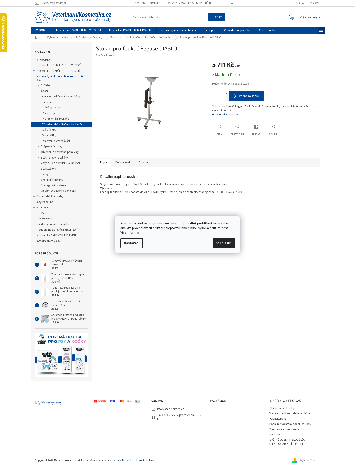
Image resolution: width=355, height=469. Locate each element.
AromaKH (42, 208)
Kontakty (275, 435)
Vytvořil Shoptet (310, 460)
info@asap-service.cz (170, 409)
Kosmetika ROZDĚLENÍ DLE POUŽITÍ (58, 71)
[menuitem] (41, 30)
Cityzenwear (44, 219)
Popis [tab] (103, 162)
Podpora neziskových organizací (57, 230)
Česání (45, 91)
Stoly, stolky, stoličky (54, 158)
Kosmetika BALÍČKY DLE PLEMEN (56, 235)
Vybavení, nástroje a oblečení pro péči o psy (62, 78)
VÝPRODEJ (43, 60)
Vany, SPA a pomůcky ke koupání (61, 163)
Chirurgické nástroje (53, 185)
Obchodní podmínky (147, 3)
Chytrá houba (45, 202)
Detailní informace (223, 115)
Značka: (106, 55)
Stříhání (45, 85)
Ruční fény (48, 113)
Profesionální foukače (55, 119)
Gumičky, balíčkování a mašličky (60, 97)
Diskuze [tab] (144, 162)
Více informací (130, 232)
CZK (298, 3)
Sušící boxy (49, 130)
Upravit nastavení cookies (138, 460)
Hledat (217, 17)
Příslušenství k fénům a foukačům (63, 124)
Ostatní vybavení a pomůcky (58, 191)
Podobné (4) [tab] (123, 162)
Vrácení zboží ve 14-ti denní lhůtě (190, 3)
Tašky (44, 174)
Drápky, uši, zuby (51, 146)
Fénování (46, 102)
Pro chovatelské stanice (284, 429)
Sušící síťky (49, 135)
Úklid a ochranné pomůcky (53, 224)
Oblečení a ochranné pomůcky (60, 152)
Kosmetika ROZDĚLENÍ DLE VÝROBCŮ (59, 65)
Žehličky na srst (52, 107)
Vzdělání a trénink (52, 180)
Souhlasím (224, 243)
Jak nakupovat (278, 419)
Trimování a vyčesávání (55, 141)
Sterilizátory (48, 169)
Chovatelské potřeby (50, 196)
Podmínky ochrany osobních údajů (290, 424)
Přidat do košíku (249, 95)
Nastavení (131, 243)
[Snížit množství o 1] (227, 98)
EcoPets (42, 213)
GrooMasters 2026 (48, 241)
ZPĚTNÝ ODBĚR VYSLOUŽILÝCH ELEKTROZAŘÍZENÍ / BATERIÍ (288, 442)
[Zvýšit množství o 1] (227, 93)
